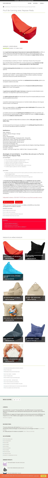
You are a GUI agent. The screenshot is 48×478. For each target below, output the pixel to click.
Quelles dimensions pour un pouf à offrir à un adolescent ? (15, 226)
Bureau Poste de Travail (26, 427)
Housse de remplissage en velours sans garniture (34, 256)
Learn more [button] (36, 475)
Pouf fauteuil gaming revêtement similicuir (13, 214)
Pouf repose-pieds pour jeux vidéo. (11, 215)
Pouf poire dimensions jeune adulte (16, 467)
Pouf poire (6, 442)
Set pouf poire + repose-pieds (33, 297)
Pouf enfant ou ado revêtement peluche (12, 276)
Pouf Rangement (7, 440)
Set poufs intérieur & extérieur (12, 297)
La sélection (8, 6)
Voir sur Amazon (24, 41)
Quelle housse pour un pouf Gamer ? (11, 225)
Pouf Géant (6, 446)
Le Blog (42, 3)
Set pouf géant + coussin (32, 338)
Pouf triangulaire (8, 338)
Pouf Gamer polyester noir (10, 210)
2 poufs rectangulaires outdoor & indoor (14, 368)
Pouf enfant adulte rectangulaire (13, 318)
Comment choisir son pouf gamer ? (11, 223)
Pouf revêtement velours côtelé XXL (16, 462)
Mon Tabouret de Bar (29, 431)
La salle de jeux (7, 453)
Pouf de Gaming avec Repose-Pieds (12, 256)
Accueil (29, 3)
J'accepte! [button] (43, 475)
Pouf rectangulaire (8, 439)
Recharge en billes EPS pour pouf (12, 359)
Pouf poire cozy (8, 369)
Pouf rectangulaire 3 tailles (14, 473)
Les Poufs (35, 3)
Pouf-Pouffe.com (7, 3)
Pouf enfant (6, 449)
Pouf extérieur (7, 448)
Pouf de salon (7, 451)
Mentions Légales (7, 417)
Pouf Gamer (14, 6)
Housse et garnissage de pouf (10, 455)
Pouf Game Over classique (9, 212)
